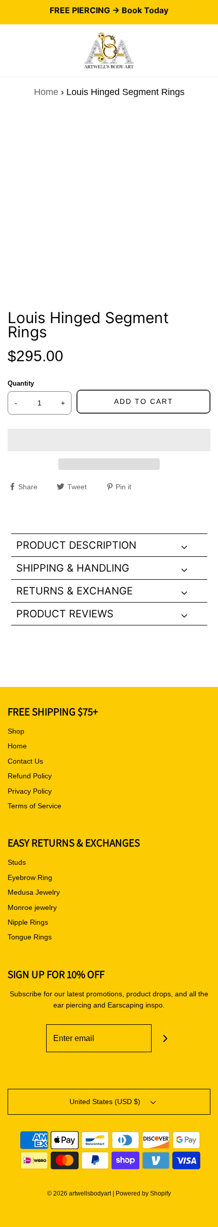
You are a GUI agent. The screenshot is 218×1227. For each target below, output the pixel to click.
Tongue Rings (30, 937)
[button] (109, 440)
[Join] (165, 1038)
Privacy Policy (30, 791)
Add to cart (143, 401)
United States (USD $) (105, 1101)
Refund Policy (30, 776)
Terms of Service (34, 806)
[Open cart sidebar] (210, 50)
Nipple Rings (28, 922)
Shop (16, 731)
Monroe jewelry (32, 907)
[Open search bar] (19, 50)
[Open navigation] (7, 50)
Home (46, 92)
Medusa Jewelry (34, 892)
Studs (17, 862)
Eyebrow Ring (30, 877)
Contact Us (25, 761)
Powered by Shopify (143, 1193)
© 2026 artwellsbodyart (79, 1193)
